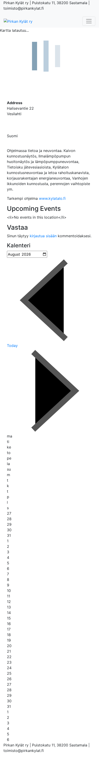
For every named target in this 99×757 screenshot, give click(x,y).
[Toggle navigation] (88, 21)
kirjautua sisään (43, 236)
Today (12, 345)
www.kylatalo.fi (52, 198)
